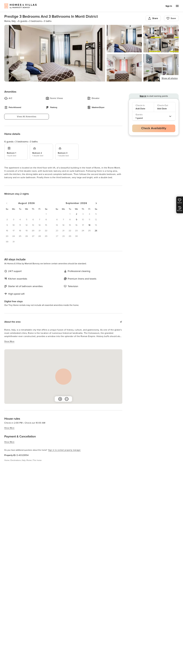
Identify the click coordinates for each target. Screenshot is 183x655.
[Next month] (96, 203)
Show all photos (170, 78)
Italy (23, 460)
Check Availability (153, 128)
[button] (76, 214)
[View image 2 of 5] (124, 38)
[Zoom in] (60, 399)
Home (6, 460)
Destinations (16, 460)
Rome (29, 460)
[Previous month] (6, 203)
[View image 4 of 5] (124, 68)
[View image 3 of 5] (161, 38)
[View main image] (54, 53)
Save (173, 18)
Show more (9, 341)
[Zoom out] (66, 399)
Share (155, 18)
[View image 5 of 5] (161, 68)
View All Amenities (26, 116)
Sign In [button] (169, 6)
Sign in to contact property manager (64, 450)
